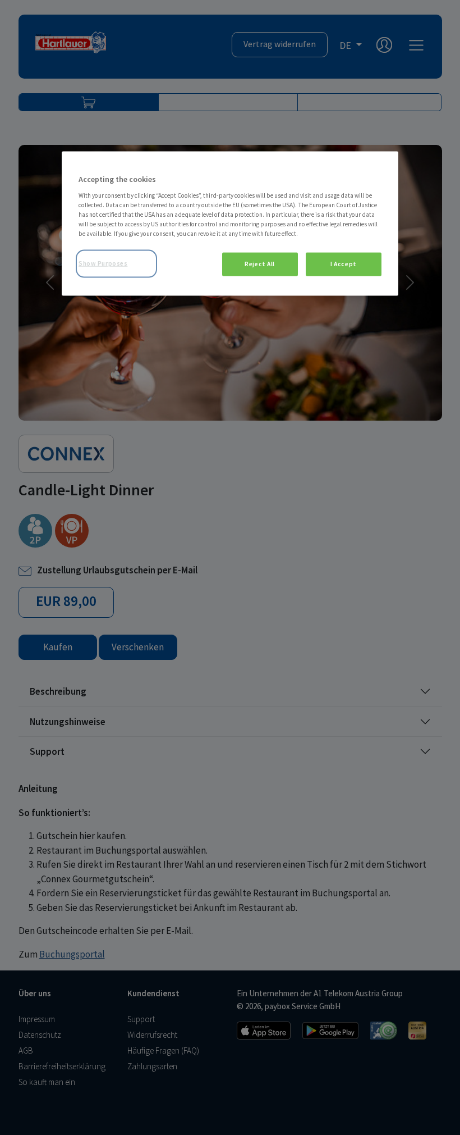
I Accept (343, 264)
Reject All (260, 264)
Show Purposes (103, 263)
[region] (230, 224)
